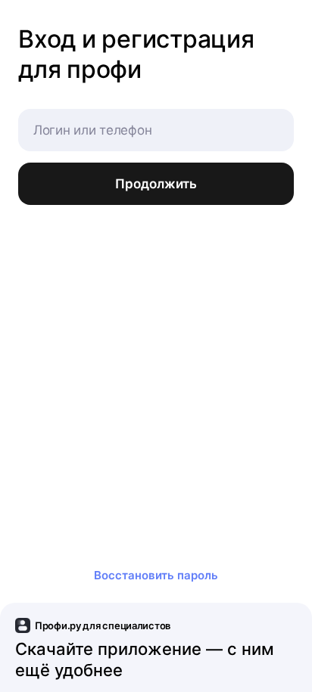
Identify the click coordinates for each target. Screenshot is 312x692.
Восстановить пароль (155, 575)
